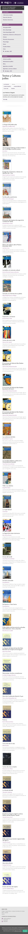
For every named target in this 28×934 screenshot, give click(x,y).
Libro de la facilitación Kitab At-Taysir (13, 696)
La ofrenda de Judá (8, 790)
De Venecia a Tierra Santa (10, 604)
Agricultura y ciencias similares (10, 68)
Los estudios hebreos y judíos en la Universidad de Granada (12, 461)
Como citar (6, 88)
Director (13, 84)
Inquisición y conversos (9, 316)
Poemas (5, 720)
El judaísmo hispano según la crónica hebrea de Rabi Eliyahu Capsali (13, 814)
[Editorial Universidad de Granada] (9, 2)
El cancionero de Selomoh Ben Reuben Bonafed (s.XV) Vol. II (13, 388)
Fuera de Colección (7, 17)
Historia (5, 37)
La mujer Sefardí (7, 509)
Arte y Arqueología (7, 29)
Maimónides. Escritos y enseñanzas (12, 673)
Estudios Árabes (6, 46)
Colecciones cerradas (8, 15)
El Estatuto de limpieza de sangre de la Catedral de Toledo (13, 220)
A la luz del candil (7, 557)
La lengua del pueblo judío (10, 124)
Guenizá (13, 88)
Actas (4, 49)
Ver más (5, 99)
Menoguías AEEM (7, 27)
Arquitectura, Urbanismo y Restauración (12, 34)
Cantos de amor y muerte (10, 767)
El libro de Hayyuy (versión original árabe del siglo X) (14, 839)
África (4, 64)
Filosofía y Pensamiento (8, 39)
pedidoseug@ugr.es (7, 918)
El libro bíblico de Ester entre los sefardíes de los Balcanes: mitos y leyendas (14, 628)
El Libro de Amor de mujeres (10, 886)
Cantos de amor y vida (9, 340)
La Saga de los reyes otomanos (11, 533)
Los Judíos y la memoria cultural (11, 270)
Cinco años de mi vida (9, 743)
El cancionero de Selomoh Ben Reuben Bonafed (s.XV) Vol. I (13, 412)
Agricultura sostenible (8, 66)
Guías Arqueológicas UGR (9, 32)
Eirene (4, 44)
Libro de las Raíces (8, 863)
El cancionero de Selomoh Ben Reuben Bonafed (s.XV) (13, 363)
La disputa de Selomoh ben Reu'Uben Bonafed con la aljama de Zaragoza (13, 648)
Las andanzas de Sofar (9, 437)
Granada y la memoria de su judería (12, 293)
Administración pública (8, 61)
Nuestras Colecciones (8, 19)
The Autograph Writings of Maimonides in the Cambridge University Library (14, 148)
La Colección (6, 84)
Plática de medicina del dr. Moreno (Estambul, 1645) (12, 245)
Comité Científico (7, 86)
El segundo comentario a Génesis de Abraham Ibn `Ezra (12, 172)
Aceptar (25, 931)
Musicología (6, 41)
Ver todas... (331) (8, 71)
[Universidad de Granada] (18, 2)
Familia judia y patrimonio (10, 197)
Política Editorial (17, 86)
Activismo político (7, 59)
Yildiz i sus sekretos (8, 486)
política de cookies (18, 930)
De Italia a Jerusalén (8, 580)
